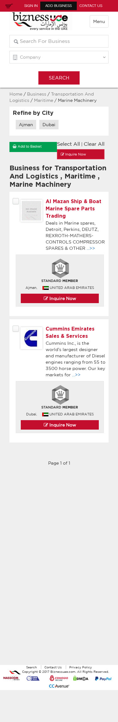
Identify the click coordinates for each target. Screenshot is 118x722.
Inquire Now (62, 298)
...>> (91, 248)
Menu (99, 21)
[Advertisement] (59, 568)
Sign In (31, 5)
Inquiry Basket (8, 6)
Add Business (58, 5)
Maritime (44, 100)
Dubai (48, 124)
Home (15, 94)
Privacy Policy (80, 667)
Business (36, 94)
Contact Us (90, 5)
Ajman (26, 124)
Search (31, 667)
